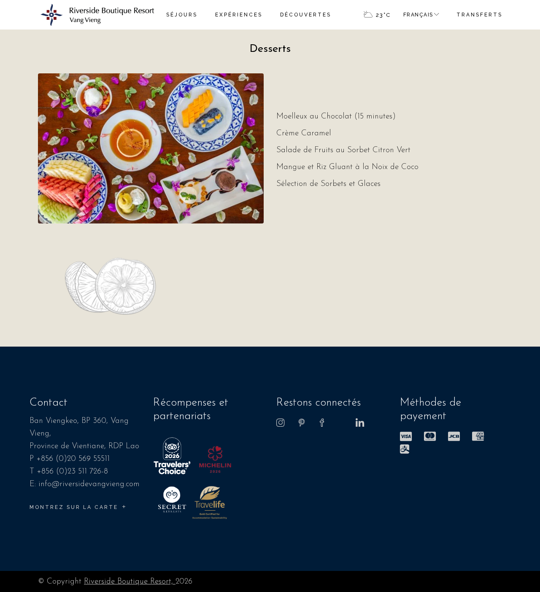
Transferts (479, 15)
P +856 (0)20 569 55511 (70, 459)
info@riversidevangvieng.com (89, 484)
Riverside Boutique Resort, (130, 582)
